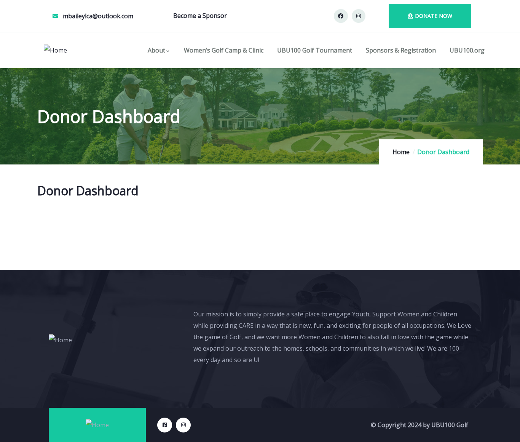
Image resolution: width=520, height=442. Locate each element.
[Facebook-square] (164, 425)
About (156, 50)
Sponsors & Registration (401, 50)
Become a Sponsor (200, 15)
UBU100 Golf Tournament (314, 50)
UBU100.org (467, 50)
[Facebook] (341, 16)
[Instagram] (358, 16)
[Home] (55, 50)
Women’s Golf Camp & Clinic (223, 50)
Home (401, 152)
